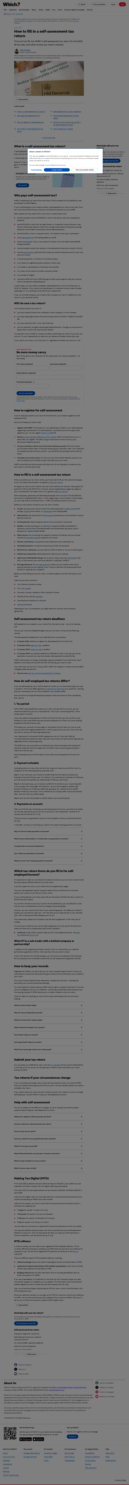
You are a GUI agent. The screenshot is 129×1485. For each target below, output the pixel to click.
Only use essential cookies (85, 170)
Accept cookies (57, 170)
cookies (41, 156)
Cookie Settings (36, 170)
